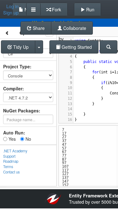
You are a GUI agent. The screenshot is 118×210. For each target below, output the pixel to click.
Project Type (16, 66)
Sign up (11, 12)
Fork (56, 9)
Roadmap (10, 161)
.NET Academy (15, 150)
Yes (11, 139)
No (27, 139)
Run (89, 9)
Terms (8, 166)
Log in (12, 6)
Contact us (11, 171)
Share (38, 28)
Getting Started (76, 47)
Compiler (12, 88)
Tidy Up (20, 47)
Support (9, 156)
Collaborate (74, 28)
